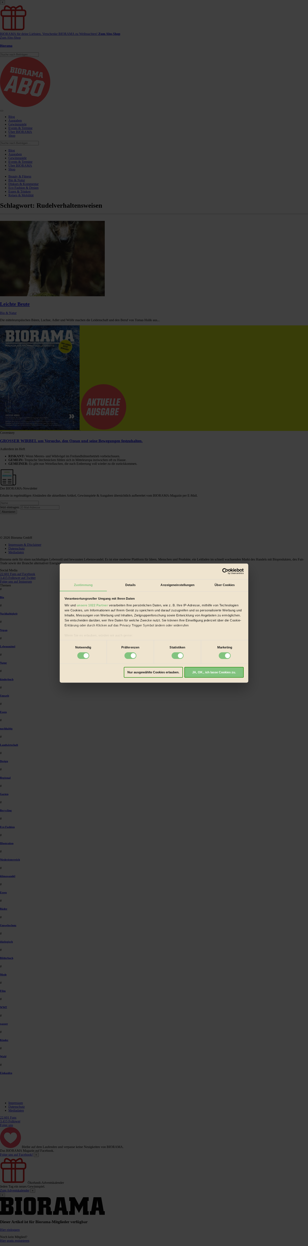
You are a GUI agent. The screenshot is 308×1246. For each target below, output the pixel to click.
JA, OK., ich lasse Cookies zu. (214, 672)
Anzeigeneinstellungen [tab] (177, 585)
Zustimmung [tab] (83, 585)
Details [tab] (130, 585)
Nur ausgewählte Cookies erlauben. (153, 672)
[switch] (130, 655)
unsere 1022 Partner (92, 605)
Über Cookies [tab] (225, 585)
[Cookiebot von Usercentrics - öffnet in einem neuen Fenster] (225, 571)
